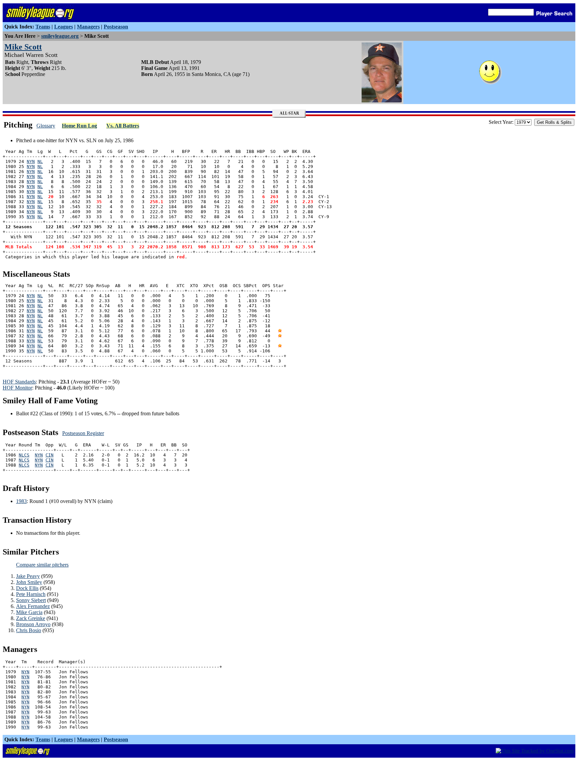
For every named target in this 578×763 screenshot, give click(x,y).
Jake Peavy (28, 576)
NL (40, 161)
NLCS (24, 454)
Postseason (116, 26)
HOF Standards (19, 382)
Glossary (45, 126)
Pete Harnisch (30, 594)
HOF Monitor (17, 388)
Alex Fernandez (33, 606)
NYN (31, 161)
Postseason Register (83, 433)
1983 (21, 501)
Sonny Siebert (31, 600)
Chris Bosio (28, 630)
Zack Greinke (30, 618)
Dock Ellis (27, 588)
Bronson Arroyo (33, 624)
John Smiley (29, 582)
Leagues (63, 26)
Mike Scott (23, 47)
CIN (49, 454)
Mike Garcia (29, 612)
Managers (88, 26)
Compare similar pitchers (42, 565)
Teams (42, 26)
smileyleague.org (60, 36)
